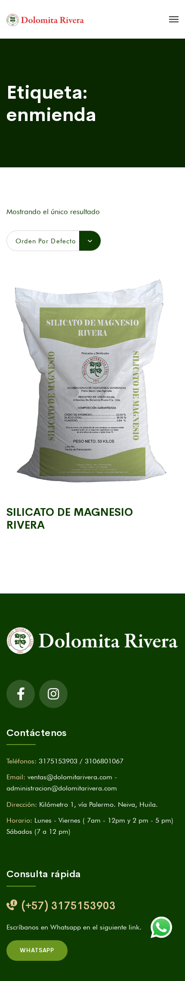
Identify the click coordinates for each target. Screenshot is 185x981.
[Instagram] (53, 694)
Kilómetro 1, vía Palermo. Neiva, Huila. (98, 804)
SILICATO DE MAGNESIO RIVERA (69, 519)
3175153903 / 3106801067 (81, 761)
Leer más (92, 485)
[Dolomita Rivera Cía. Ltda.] (45, 19)
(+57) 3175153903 (69, 905)
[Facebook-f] (20, 694)
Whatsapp (37, 950)
